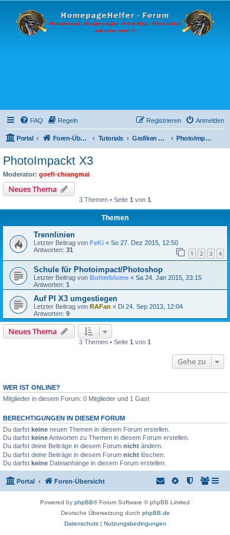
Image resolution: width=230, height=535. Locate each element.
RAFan (100, 306)
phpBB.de (156, 513)
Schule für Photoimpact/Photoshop (98, 269)
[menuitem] (31, 120)
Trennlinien (54, 234)
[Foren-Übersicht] (115, 55)
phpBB (83, 502)
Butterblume (109, 277)
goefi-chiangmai (64, 174)
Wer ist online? (31, 387)
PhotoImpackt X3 (48, 160)
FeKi (97, 242)
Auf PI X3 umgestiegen (75, 298)
